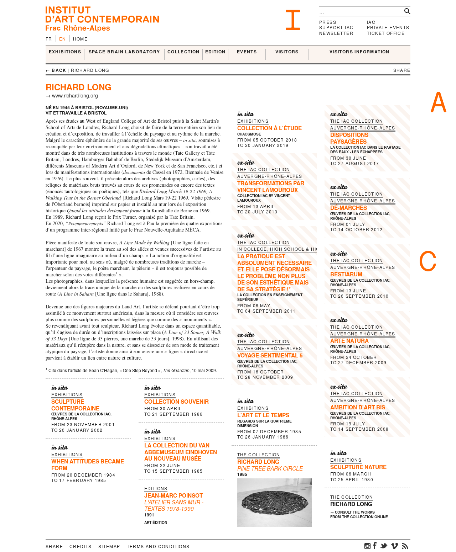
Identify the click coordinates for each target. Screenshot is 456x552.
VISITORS (287, 52)
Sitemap (109, 546)
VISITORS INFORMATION (360, 52)
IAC (371, 22)
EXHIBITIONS (65, 52)
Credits (80, 546)
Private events (388, 27)
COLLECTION (183, 52)
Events (247, 52)
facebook (374, 545)
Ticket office (386, 33)
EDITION (215, 52)
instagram (367, 545)
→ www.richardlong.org (72, 95)
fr (49, 39)
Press (327, 22)
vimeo (394, 545)
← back (56, 70)
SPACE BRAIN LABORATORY (124, 52)
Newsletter (336, 33)
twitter (383, 545)
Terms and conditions (158, 546)
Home (80, 39)
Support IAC (336, 27)
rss (405, 545)
